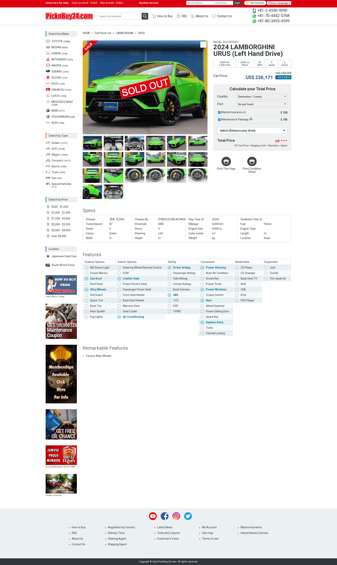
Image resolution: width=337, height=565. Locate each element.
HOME (86, 33)
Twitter (188, 516)
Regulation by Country (121, 527)
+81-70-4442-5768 (273, 15)
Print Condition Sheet (252, 170)
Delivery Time (116, 533)
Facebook (164, 516)
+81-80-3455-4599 (273, 21)
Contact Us (224, 16)
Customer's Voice (168, 538)
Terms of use (210, 538)
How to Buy (165, 16)
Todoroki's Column (168, 533)
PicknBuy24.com (69, 16)
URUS (141, 33)
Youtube (153, 516)
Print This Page (226, 168)
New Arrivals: (111, 2)
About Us (202, 16)
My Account (209, 527)
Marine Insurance (231, 112)
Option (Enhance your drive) (237, 130)
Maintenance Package (235, 119)
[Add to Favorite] (203, 44)
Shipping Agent (117, 544)
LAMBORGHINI (124, 33)
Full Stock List (103, 33)
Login (237, 3)
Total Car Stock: (84, 2)
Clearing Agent (117, 538)
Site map (207, 533)
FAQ (184, 16)
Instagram (176, 516)
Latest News (164, 527)
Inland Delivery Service (254, 533)
